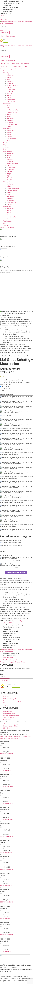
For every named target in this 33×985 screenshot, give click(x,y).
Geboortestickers (12, 85)
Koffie (8, 116)
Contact (6, 147)
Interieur (9, 87)
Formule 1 (10, 81)
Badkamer (10, 106)
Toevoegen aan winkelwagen (16, 572)
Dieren (9, 79)
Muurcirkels (7, 128)
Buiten (9, 108)
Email (1, 674)
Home (5, 71)
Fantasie (9, 137)
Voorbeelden (7, 143)
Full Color (10, 83)
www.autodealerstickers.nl (22, 736)
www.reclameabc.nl (6, 736)
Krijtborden (10, 91)
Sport (8, 141)
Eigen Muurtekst (12, 124)
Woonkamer (10, 122)
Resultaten (4, 32)
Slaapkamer (10, 118)
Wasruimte (10, 120)
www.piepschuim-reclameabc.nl (10, 738)
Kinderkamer (11, 89)
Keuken (9, 114)
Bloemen (9, 77)
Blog (4, 145)
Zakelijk (9, 126)
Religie (9, 95)
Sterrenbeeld (11, 100)
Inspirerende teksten (13, 110)
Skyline (9, 97)
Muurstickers (7, 73)
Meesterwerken (12, 139)
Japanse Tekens (12, 112)
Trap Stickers (11, 102)
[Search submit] (1, 30)
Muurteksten (7, 104)
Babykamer (10, 75)
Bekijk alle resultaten (8, 36)
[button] (5, 63)
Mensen (9, 93)
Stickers (7, 270)
